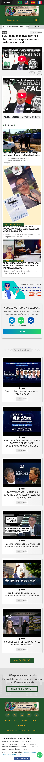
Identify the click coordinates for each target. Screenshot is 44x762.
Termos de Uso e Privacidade (18, 731)
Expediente (21, 725)
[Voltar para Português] (19, 2)
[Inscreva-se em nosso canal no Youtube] (29, 715)
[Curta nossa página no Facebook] (7, 715)
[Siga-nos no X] (22, 715)
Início (8, 720)
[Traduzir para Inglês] (26, 2)
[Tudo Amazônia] (22, 11)
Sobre (16, 720)
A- (32, 73)
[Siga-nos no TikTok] (36, 715)
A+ (39, 73)
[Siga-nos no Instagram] (14, 715)
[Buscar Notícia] (36, 20)
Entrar (8, 2)
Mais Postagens (22, 660)
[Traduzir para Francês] (39, 2)
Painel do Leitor (30, 720)
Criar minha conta (21, 689)
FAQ (35, 731)
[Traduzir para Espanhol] (33, 2)
